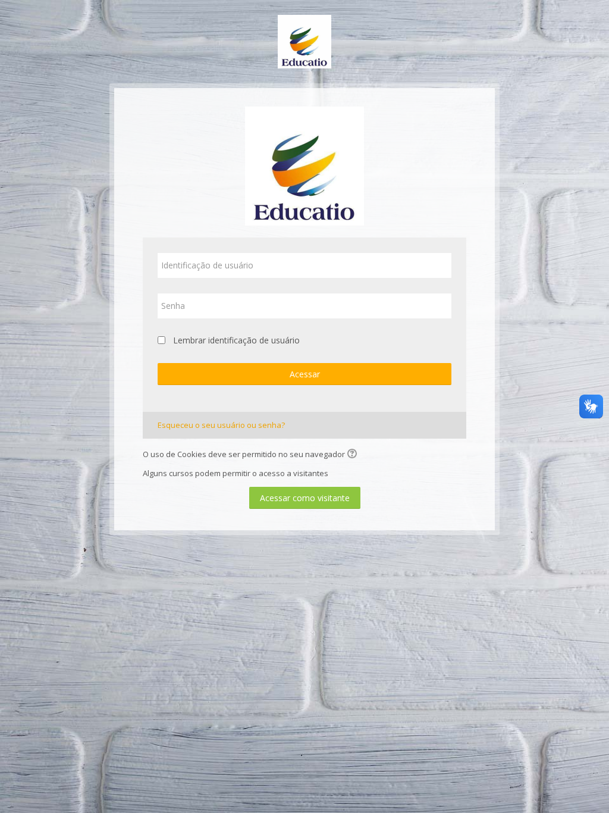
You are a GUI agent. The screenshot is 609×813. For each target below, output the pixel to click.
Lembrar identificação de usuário (236, 340)
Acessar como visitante (305, 498)
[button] (354, 454)
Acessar (305, 374)
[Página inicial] (304, 40)
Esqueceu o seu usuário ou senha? (221, 425)
